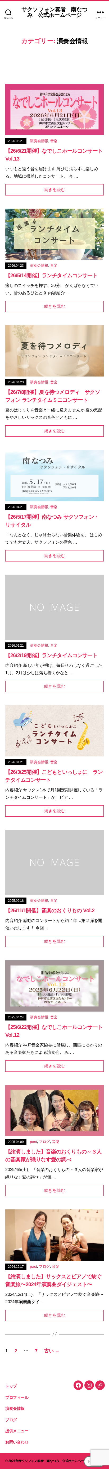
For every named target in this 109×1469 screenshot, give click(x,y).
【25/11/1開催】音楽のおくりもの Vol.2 (49, 910)
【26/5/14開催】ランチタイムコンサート (51, 275)
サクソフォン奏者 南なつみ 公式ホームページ (54, 12)
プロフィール (17, 1397)
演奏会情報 (39, 141)
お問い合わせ (17, 1442)
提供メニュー (17, 1431)
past (33, 1142)
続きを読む (54, 189)
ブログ (44, 1142)
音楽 (54, 141)
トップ (11, 1386)
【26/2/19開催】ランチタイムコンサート (51, 655)
